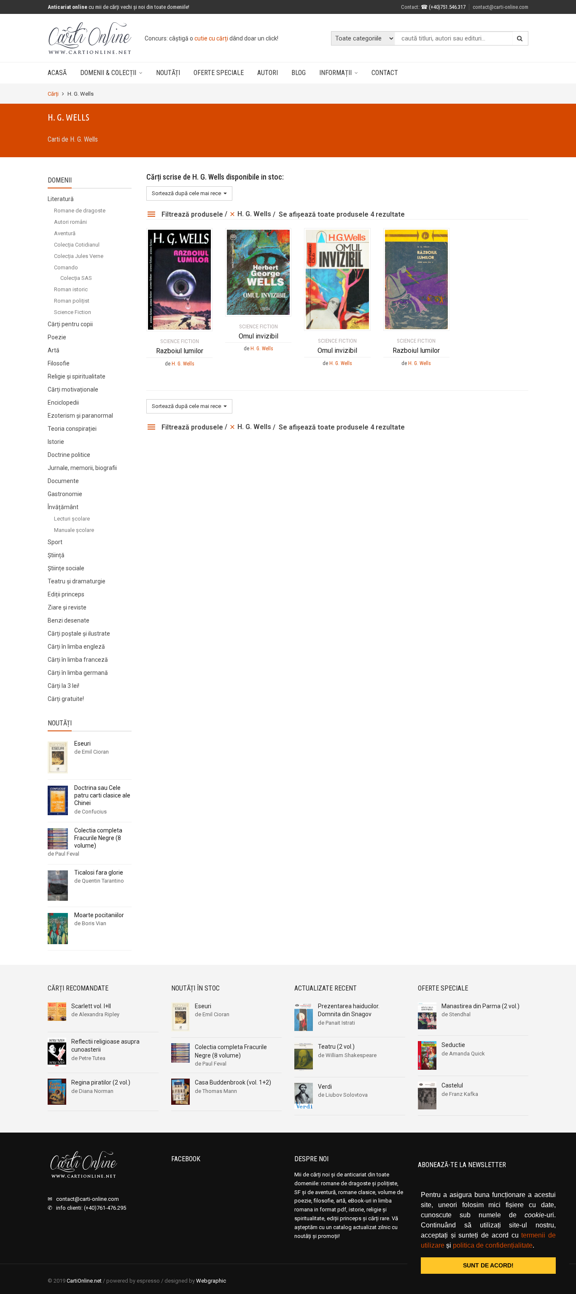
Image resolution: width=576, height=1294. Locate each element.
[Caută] (520, 38)
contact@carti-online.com (500, 7)
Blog (298, 73)
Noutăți (168, 73)
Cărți (53, 94)
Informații (335, 73)
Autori (267, 73)
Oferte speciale (219, 73)
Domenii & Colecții (108, 73)
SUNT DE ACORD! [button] (488, 1265)
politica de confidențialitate (493, 1245)
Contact (384, 73)
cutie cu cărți (211, 38)
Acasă (57, 73)
